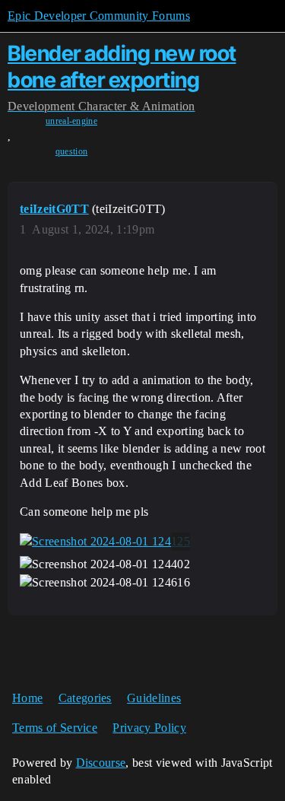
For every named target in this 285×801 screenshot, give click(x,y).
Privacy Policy (148, 727)
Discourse (101, 762)
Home (27, 697)
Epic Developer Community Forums (99, 15)
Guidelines (154, 697)
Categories (85, 697)
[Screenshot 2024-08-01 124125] (105, 541)
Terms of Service (54, 727)
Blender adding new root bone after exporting (122, 66)
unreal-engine (71, 121)
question (71, 151)
